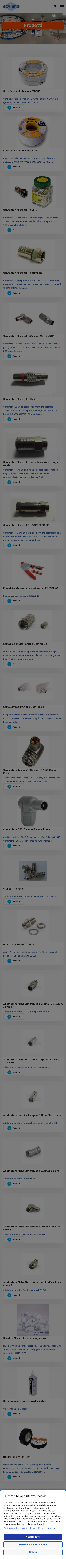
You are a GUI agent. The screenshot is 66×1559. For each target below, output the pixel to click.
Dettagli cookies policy (15, 1528)
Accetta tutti (33, 1537)
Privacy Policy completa (42, 1528)
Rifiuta (33, 1552)
